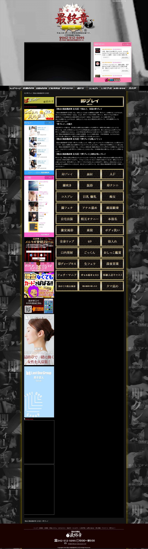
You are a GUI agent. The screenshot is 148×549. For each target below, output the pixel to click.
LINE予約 (82, 528)
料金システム (53, 528)
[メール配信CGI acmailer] (42, 260)
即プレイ (112, 528)
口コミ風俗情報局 (42, 172)
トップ (36, 528)
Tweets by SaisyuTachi (30, 107)
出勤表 (46, 528)
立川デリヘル (32, 172)
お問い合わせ (90, 528)
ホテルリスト (62, 528)
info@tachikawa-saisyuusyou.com (77, 544)
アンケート (105, 528)
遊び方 (69, 528)
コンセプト (75, 528)
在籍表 (41, 528)
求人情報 (98, 528)
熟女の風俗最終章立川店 (73, 547)
